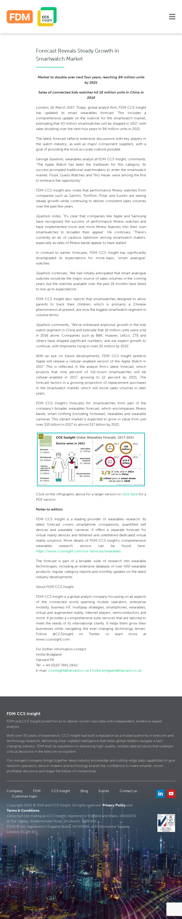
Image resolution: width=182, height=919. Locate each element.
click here (130, 494)
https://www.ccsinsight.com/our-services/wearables (78, 551)
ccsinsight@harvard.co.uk (68, 670)
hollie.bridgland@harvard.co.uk (116, 670)
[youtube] (171, 793)
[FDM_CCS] (32, 9)
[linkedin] (160, 793)
